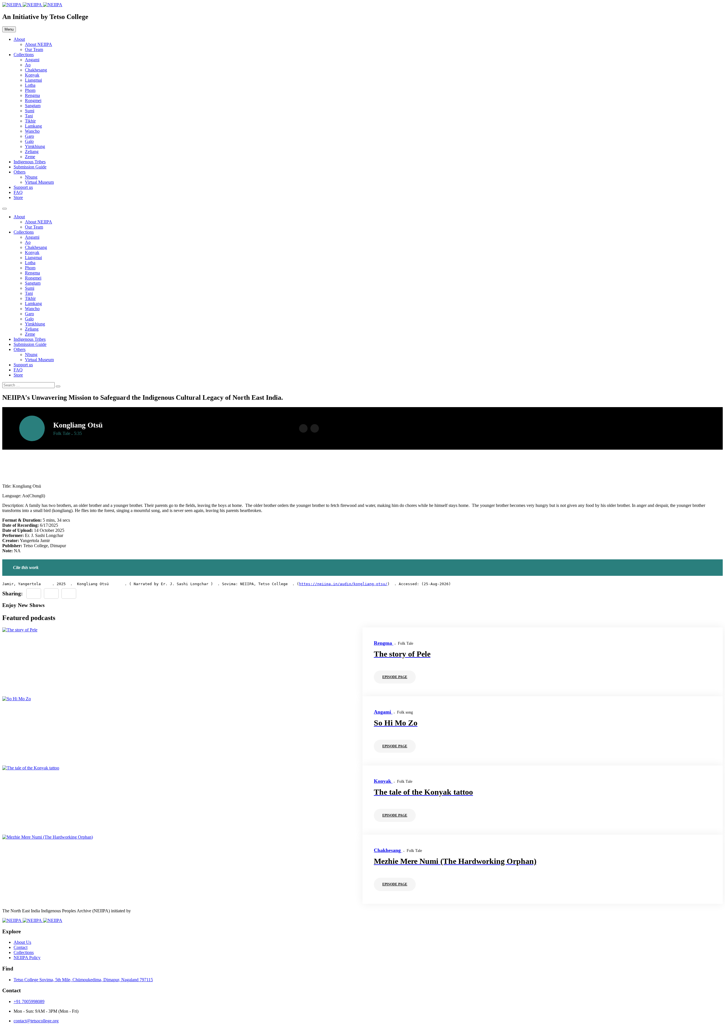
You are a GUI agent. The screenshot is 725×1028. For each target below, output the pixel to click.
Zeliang (32, 151)
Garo (29, 136)
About (19, 39)
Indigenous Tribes (30, 161)
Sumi (29, 110)
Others (19, 172)
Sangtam (32, 105)
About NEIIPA (38, 44)
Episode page (394, 677)
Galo (29, 141)
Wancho (32, 131)
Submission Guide (30, 166)
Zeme (30, 156)
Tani (29, 115)
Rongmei (33, 100)
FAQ (18, 192)
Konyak (32, 75)
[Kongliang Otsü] (68, 593)
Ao (28, 64)
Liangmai (33, 80)
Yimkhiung (35, 146)
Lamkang (33, 126)
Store (18, 197)
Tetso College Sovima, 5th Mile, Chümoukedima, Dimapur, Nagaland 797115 (83, 979)
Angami (32, 59)
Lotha (30, 85)
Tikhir (30, 121)
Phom (30, 90)
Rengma (32, 95)
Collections (24, 54)
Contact (20, 947)
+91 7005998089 (29, 1001)
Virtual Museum (39, 182)
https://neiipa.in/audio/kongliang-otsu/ (343, 584)
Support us (23, 187)
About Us (22, 942)
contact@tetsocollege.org (36, 1020)
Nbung (31, 177)
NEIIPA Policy (27, 957)
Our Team (34, 49)
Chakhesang (36, 69)
